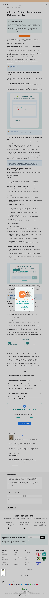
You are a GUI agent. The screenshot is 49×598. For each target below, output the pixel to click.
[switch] (3, 575)
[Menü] (4, 569)
